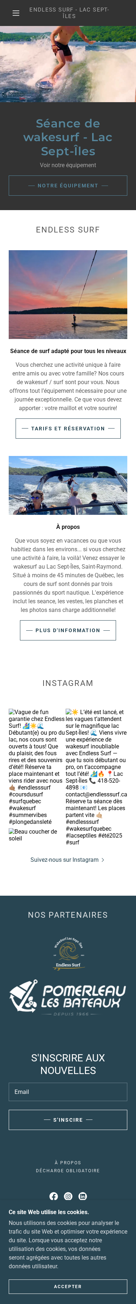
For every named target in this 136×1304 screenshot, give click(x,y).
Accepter (68, 1286)
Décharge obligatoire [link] (68, 1170)
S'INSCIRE (68, 1120)
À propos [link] (68, 1162)
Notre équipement (68, 185)
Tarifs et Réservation (68, 428)
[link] (69, 12)
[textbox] (68, 1092)
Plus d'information (68, 630)
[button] (16, 13)
